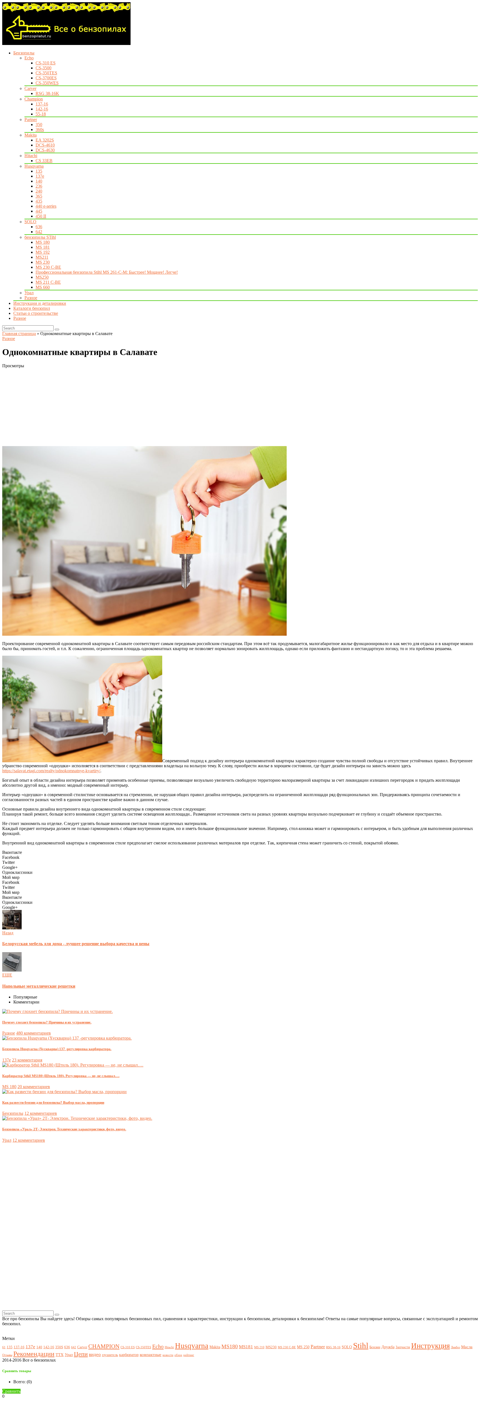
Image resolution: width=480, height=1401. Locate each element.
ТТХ (60, 1354)
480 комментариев (33, 1033)
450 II (41, 216)
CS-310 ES (46, 63)
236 (39, 186)
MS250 (42, 277)
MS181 (246, 1346)
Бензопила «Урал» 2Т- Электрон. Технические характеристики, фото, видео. (64, 1129)
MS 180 (43, 242)
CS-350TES (46, 73)
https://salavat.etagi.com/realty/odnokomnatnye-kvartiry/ (51, 770)
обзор (178, 1355)
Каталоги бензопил (31, 308)
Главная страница (19, 333)
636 (39, 226)
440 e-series (46, 206)
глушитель (110, 1355)
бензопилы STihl (40, 237)
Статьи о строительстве (35, 313)
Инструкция (430, 1346)
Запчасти (403, 1347)
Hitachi (30, 155)
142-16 (42, 109)
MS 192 (43, 252)
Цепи (81, 1353)
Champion (33, 99)
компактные (150, 1354)
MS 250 (303, 1347)
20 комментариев (34, 1086)
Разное (30, 297)
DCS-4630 (45, 150)
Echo (29, 58)
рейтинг (188, 1355)
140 (39, 181)
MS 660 (43, 287)
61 (4, 1347)
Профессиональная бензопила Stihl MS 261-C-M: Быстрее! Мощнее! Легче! (107, 272)
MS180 (229, 1346)
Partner (30, 119)
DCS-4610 (45, 145)
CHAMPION (103, 1346)
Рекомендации (33, 1353)
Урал (29, 292)
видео (95, 1354)
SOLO (30, 221)
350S (59, 1347)
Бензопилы (23, 53)
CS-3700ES (46, 78)
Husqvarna (34, 166)
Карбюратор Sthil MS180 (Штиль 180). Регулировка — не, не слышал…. (60, 1076)
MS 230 (43, 262)
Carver (30, 88)
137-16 (42, 104)
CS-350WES (47, 83)
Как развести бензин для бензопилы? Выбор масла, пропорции (53, 1102)
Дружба (387, 1347)
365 (39, 196)
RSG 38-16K (47, 93)
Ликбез (455, 1347)
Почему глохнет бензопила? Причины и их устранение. (46, 1022)
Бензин (374, 1347)
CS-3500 (43, 68)
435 (39, 201)
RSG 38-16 (333, 1347)
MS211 (42, 257)
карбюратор (129, 1354)
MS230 (271, 1347)
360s (40, 129)
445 (39, 211)
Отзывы (7, 1355)
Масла (466, 1346)
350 (39, 124)
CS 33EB (44, 160)
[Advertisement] (169, 407)
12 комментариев (40, 1113)
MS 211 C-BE (48, 282)
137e (40, 176)
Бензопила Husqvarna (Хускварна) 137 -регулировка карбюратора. (56, 1049)
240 (39, 191)
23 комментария (27, 1060)
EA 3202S (45, 140)
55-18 (41, 114)
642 (39, 231)
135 (39, 171)
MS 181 (43, 247)
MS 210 (259, 1347)
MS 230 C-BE (48, 267)
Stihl (360, 1345)
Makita (30, 135)
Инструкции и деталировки (39, 303)
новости (167, 1355)
